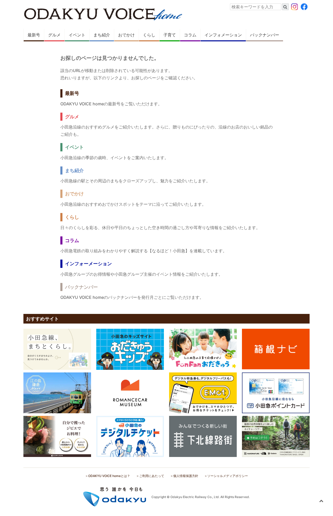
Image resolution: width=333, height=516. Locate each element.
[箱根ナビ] (276, 348)
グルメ (54, 35)
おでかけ (126, 35)
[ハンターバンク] (57, 436)
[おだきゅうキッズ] (130, 348)
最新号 (34, 35)
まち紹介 (101, 35)
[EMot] (203, 392)
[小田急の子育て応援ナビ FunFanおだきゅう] (203, 348)
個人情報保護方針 (185, 476)
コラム (190, 35)
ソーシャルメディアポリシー (227, 476)
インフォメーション (223, 35)
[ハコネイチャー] (276, 436)
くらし (149, 35)
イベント (77, 35)
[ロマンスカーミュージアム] (130, 392)
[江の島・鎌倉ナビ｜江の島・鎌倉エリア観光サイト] (57, 392)
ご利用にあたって (151, 476)
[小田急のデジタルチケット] (130, 436)
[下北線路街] (203, 436)
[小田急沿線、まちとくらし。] (57, 348)
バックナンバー (264, 35)
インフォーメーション (88, 263)
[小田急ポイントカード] (276, 392)
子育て (169, 35)
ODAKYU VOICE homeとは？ (109, 476)
